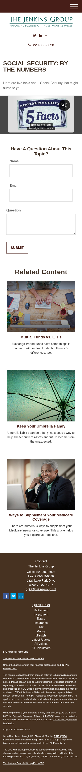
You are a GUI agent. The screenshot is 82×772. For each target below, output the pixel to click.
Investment (41, 614)
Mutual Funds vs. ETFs (41, 337)
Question (13, 210)
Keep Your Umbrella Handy (41, 426)
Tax (41, 627)
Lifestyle (41, 635)
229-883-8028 (43, 44)
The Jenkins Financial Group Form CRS (23, 658)
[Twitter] (34, 35)
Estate (41, 618)
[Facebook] (46, 35)
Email (13, 185)
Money (41, 631)
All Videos (41, 643)
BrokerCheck (10, 668)
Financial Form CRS (18, 651)
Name (14, 161)
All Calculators (41, 648)
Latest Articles (41, 639)
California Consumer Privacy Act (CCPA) (33, 716)
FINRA (57, 736)
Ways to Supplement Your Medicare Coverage (41, 517)
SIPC (64, 736)
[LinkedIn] (40, 35)
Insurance (41, 623)
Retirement (41, 610)
